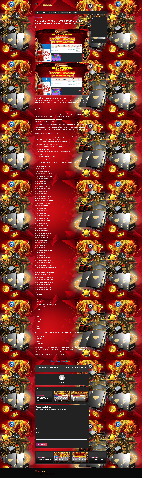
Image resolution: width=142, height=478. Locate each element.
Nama (37, 428)
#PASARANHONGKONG (63, 27)
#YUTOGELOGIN (75, 27)
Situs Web (38, 437)
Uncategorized (39, 17)
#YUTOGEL (70, 27)
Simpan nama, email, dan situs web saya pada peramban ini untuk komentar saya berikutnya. (56, 441)
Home (69, 5)
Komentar (38, 411)
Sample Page (75, 5)
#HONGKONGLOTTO (54, 27)
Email (37, 432)
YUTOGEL (37, 124)
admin (39, 27)
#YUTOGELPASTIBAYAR (83, 27)
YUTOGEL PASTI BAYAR (44, 474)
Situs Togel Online (47, 124)
